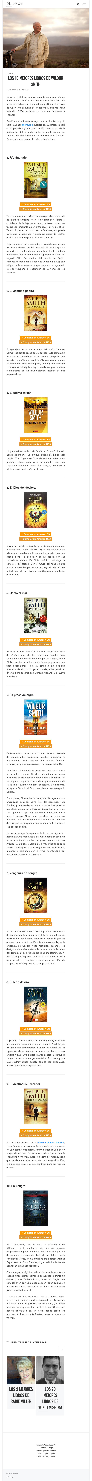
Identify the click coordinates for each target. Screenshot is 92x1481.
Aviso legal (10, 1477)
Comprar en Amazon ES (36, 204)
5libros (15, 1473)
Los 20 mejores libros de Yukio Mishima (50, 1398)
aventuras (27, 124)
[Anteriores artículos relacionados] (56, 1350)
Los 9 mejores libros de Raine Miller (21, 1395)
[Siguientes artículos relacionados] (62, 1350)
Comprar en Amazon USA (37, 209)
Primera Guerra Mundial (50, 1142)
